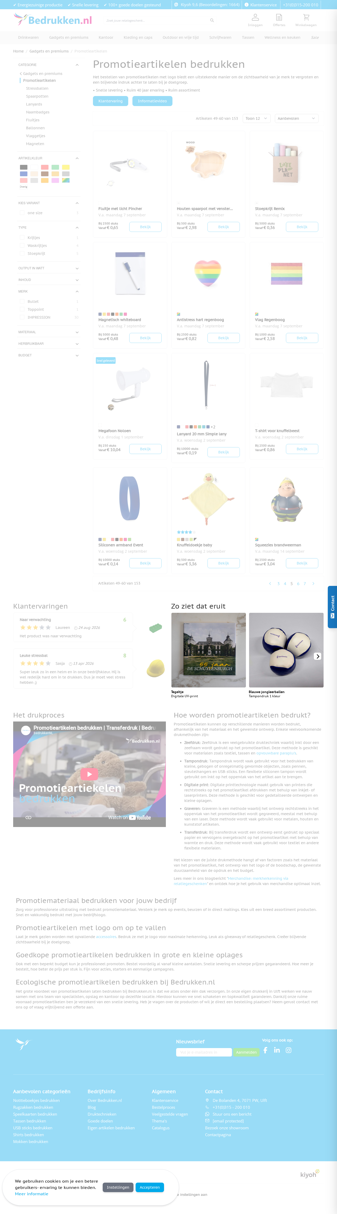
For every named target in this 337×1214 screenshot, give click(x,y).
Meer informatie (31, 1193)
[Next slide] (317, 656)
